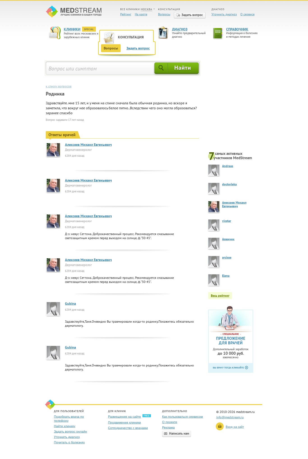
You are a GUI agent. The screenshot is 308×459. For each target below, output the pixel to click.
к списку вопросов (58, 86)
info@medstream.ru (230, 417)
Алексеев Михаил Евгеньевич (88, 144)
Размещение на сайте (124, 416)
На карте (141, 14)
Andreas (227, 166)
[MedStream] (73, 12)
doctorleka (229, 184)
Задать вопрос (192, 15)
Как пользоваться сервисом (182, 416)
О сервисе (247, 14)
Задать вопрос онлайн (70, 431)
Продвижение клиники (124, 422)
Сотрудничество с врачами (128, 428)
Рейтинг (125, 14)
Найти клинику (64, 426)
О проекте (169, 422)
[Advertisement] (235, 105)
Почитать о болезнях (69, 442)
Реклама (168, 427)
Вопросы (164, 14)
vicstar (226, 221)
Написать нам (179, 433)
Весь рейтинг (220, 296)
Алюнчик (228, 239)
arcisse (226, 257)
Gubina (70, 303)
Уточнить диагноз (224, 14)
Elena (226, 276)
